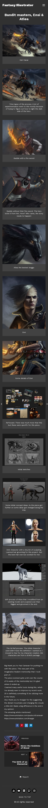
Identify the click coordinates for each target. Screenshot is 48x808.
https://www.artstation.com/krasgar (19, 718)
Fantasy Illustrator (17, 5)
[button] (24, 777)
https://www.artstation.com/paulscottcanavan (23, 715)
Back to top (25, 797)
